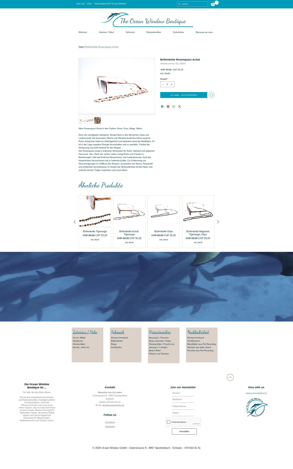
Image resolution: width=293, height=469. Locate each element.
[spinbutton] (167, 84)
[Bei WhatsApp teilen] (174, 106)
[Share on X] (179, 106)
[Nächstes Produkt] (218, 222)
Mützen (153, 353)
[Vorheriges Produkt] (75, 222)
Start (81, 47)
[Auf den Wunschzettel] (211, 95)
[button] (215, 3)
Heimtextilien (79, 344)
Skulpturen (78, 341)
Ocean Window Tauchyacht (41, 410)
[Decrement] (163, 84)
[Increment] (172, 84)
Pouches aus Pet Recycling (200, 350)
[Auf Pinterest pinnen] (168, 106)
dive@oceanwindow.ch (113, 405)
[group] (146, 221)
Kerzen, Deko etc (81, 347)
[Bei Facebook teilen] (162, 106)
